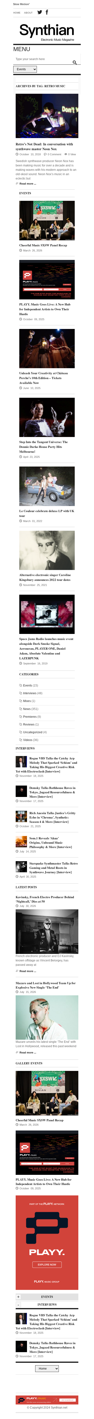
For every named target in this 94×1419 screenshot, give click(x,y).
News (27, 709)
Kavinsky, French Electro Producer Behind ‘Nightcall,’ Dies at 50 (45, 899)
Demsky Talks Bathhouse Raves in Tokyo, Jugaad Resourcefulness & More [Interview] (52, 792)
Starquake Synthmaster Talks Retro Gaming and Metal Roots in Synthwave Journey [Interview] (53, 867)
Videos (27, 740)
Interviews (29, 693)
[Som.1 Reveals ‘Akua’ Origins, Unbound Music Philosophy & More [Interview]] (21, 841)
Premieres (30, 716)
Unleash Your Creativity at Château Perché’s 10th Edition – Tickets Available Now (43, 378)
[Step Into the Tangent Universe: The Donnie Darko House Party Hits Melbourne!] (47, 417)
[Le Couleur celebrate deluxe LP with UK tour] (47, 486)
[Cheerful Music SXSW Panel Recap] (47, 220)
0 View (72, 154)
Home (16, 12)
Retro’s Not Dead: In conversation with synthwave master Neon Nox (44, 146)
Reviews (28, 724)
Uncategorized (32, 732)
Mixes (27, 701)
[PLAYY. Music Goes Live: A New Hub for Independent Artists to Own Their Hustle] (47, 279)
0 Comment (54, 154)
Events (27, 685)
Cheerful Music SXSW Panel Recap (43, 245)
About (28, 12)
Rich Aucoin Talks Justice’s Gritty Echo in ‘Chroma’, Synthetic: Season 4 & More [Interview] (52, 817)
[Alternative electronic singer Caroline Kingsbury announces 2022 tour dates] (47, 550)
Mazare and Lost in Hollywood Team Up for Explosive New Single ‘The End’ (46, 985)
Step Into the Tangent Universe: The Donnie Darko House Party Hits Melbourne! (43, 446)
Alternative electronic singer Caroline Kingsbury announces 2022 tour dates (45, 577)
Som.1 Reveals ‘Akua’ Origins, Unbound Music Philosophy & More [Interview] (50, 842)
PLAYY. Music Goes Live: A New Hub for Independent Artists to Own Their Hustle (44, 309)
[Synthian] (47, 31)
